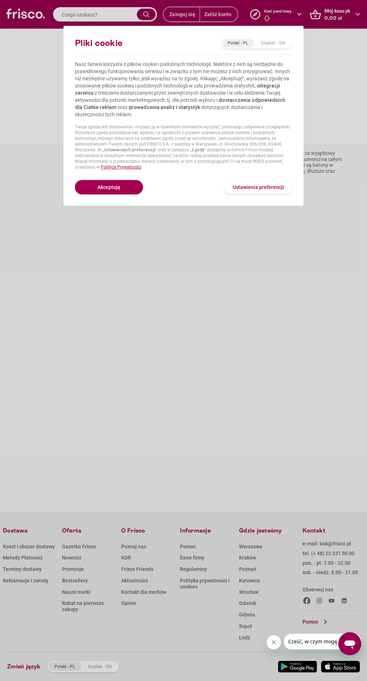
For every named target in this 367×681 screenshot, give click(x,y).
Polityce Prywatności (121, 167)
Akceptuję (108, 187)
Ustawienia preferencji (258, 187)
